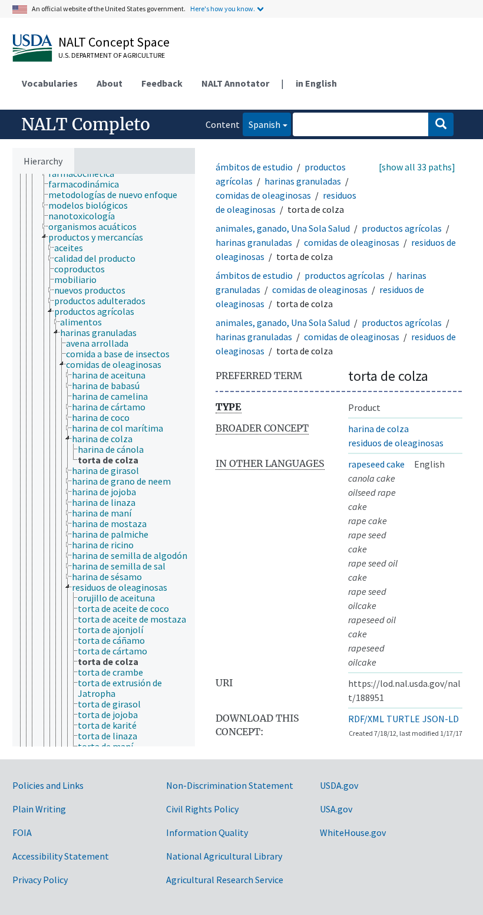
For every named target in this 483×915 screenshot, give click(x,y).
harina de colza (378, 429)
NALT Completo (85, 124)
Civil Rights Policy (202, 809)
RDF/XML (366, 719)
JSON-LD (440, 719)
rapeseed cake (376, 464)
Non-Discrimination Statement (229, 785)
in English (316, 83)
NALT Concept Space (114, 42)
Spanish (261, 124)
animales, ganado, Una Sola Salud (283, 228)
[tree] (103, 460)
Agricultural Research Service (224, 880)
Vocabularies (50, 83)
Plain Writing (39, 809)
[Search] (441, 124)
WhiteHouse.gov (353, 832)
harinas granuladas (302, 181)
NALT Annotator (235, 83)
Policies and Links (48, 785)
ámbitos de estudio (254, 167)
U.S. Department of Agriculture (111, 55)
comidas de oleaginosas (263, 195)
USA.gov (336, 809)
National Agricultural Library (224, 856)
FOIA (22, 832)
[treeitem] (89, 184)
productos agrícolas (402, 228)
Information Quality (207, 832)
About (110, 83)
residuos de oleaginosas (396, 443)
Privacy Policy (40, 880)
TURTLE (403, 719)
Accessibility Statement (60, 856)
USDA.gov (339, 785)
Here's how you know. (222, 8)
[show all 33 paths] (417, 167)
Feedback (162, 83)
